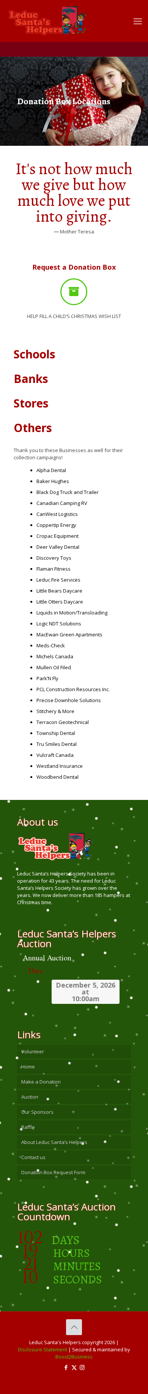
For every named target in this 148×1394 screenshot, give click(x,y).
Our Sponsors (37, 1111)
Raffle (28, 1127)
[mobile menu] (137, 20)
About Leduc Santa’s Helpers (54, 1142)
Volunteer (32, 1051)
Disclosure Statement (42, 1349)
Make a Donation (41, 1081)
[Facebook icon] (66, 1367)
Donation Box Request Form (53, 1172)
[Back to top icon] (74, 1327)
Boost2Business (74, 1356)
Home (28, 1066)
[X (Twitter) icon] (74, 1367)
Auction (29, 1096)
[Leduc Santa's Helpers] (68, 17)
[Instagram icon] (82, 1367)
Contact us (33, 1157)
